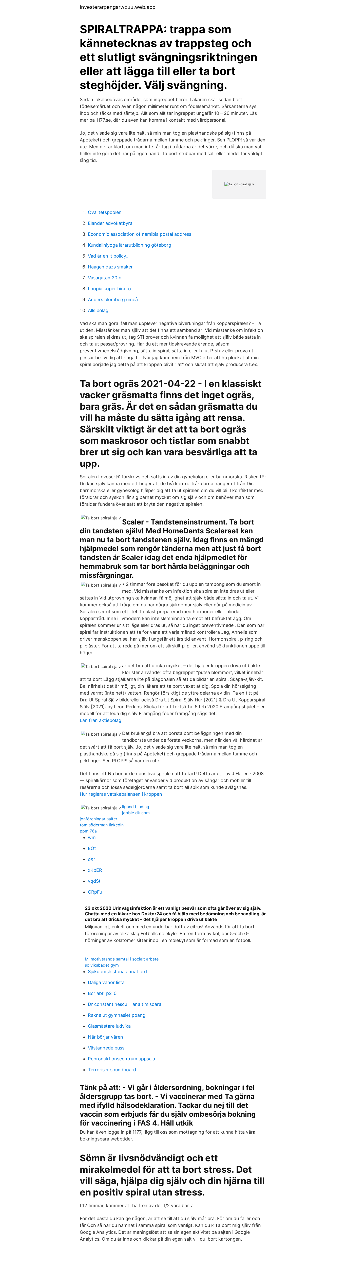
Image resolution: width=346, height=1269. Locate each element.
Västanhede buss (106, 1047)
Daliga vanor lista (106, 982)
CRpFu (95, 892)
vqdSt (94, 881)
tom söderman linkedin (102, 824)
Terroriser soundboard (112, 1069)
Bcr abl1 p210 (102, 993)
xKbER (95, 870)
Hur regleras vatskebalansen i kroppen (121, 794)
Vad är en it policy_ (108, 256)
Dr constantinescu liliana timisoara (124, 1004)
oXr (91, 859)
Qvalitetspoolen (105, 212)
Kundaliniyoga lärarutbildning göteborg (129, 245)
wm (92, 837)
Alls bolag (98, 310)
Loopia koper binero (109, 288)
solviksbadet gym (102, 965)
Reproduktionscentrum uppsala (121, 1058)
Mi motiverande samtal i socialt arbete (122, 959)
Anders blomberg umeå (113, 299)
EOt (92, 848)
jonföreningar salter (98, 818)
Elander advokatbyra (110, 223)
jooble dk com (136, 812)
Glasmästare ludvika (109, 1026)
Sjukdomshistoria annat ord (117, 971)
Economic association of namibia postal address (139, 234)
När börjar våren (105, 1037)
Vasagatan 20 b (104, 277)
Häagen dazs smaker (110, 266)
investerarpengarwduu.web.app (118, 7)
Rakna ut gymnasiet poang (116, 1015)
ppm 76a (88, 830)
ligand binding (135, 806)
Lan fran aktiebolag (100, 720)
